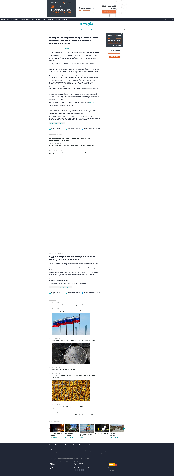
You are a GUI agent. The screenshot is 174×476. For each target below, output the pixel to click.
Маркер (51, 467)
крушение (69, 287)
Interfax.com (22, 19)
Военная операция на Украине (56, 434)
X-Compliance (52, 464)
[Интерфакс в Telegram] (77, 470)
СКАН (75, 464)
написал (82, 186)
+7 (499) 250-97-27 (96, 455)
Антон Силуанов (53, 123)
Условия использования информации (115, 467)
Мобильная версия (5, 19)
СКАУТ (51, 465)
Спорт (75, 29)
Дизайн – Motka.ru (111, 470)
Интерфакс (87, 24)
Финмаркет (38, 19)
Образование (57, 19)
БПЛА (58, 203)
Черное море (58, 287)
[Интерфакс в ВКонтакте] (79, 470)
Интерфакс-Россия (30, 19)
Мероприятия (64, 19)
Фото (108, 29)
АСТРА (51, 468)
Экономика (69, 29)
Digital (91, 29)
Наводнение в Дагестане (114, 434)
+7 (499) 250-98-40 (86, 455)
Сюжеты (103, 29)
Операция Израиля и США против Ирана (86, 435)
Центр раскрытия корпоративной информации (83, 467)
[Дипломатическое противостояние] (72, 432)
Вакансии (75, 444)
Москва (87, 29)
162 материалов (114, 437)
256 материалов (69, 437)
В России (57, 29)
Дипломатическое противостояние (70, 434)
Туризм (43, 19)
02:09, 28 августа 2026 (58, 253)
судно (64, 287)
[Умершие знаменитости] (102, 432)
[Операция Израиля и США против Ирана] (87, 432)
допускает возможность (92, 76)
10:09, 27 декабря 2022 (61, 34)
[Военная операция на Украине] (57, 432)
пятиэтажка (64, 203)
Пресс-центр (68, 444)
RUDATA (75, 465)
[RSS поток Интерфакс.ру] (81, 470)
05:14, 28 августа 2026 (59, 163)
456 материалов (99, 435)
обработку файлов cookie (107, 453)
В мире (63, 29)
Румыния (52, 287)
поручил (91, 102)
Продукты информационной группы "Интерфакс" (70, 459)
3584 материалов (84, 437)
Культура (81, 29)
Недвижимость (49, 19)
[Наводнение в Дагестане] (117, 432)
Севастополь (53, 203)
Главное (51, 29)
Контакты (51, 444)
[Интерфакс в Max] (83, 470)
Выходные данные (112, 469)
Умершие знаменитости (101, 433)
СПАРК (51, 463)
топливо (70, 203)
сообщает (76, 265)
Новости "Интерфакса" (78, 463)
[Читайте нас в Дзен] (75, 470)
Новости (97, 29)
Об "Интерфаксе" (14, 19)
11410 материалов (54, 437)
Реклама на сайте (83, 444)
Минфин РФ (61, 123)
